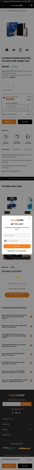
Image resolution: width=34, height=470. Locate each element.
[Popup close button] (29, 218)
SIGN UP (17, 246)
